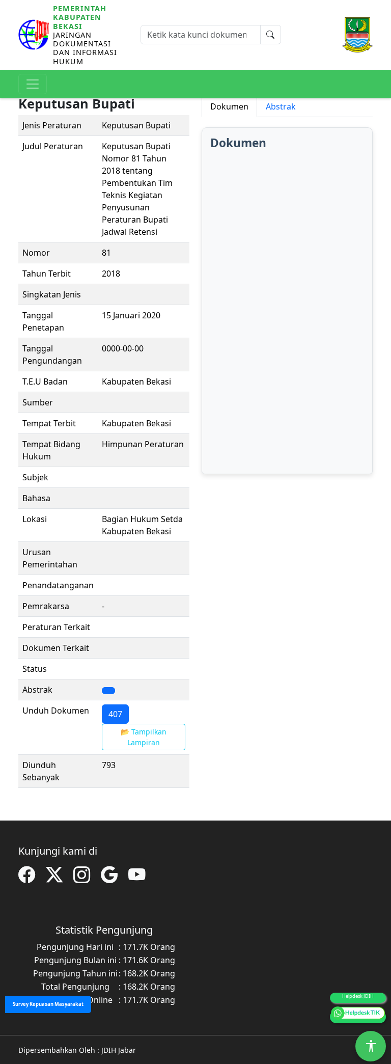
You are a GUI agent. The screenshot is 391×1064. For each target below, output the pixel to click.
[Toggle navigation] (32, 84)
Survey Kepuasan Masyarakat (48, 1004)
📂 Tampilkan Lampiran (143, 737)
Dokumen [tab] (229, 106)
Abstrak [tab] (281, 106)
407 (115, 714)
